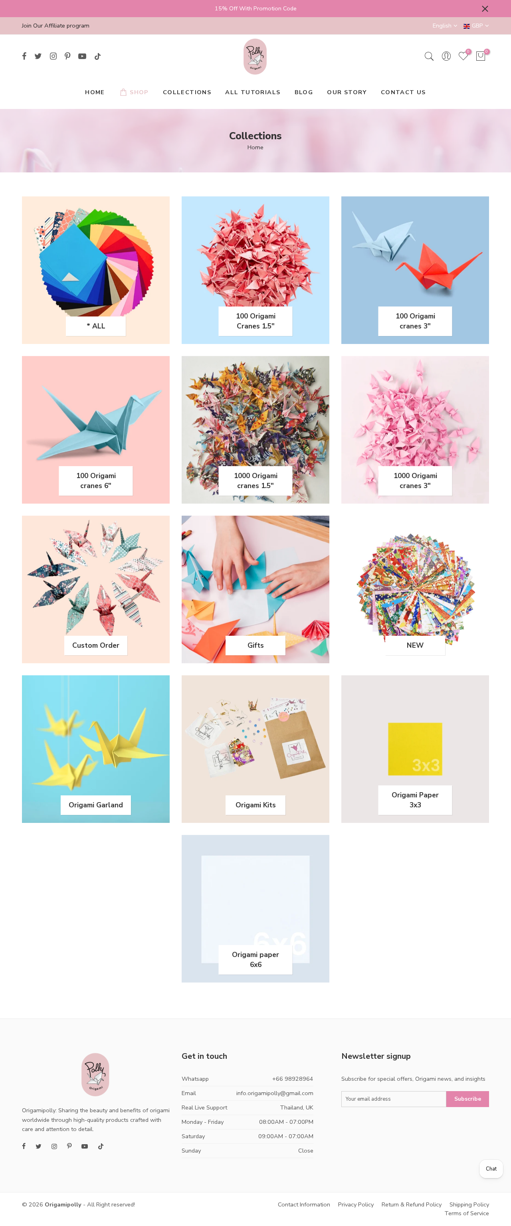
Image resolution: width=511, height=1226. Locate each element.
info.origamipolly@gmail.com (274, 1093)
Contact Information (304, 1204)
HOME (95, 92)
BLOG (304, 92)
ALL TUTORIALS (252, 92)
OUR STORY (347, 92)
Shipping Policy (469, 1204)
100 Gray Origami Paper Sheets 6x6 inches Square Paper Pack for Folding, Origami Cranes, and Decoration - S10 (69, 1186)
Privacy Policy (356, 1204)
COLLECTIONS (187, 92)
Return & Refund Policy (412, 1204)
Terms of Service (466, 1213)
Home (255, 147)
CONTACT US (403, 92)
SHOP (139, 92)
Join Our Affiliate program (55, 26)
